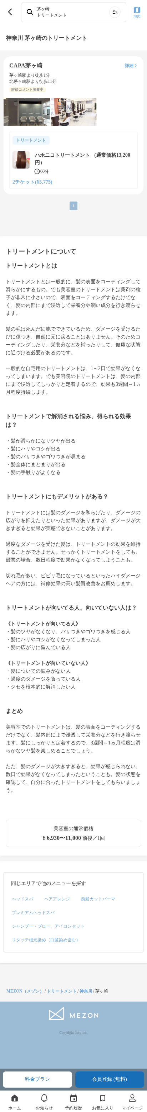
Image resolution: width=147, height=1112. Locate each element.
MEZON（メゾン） (25, 991)
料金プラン (37, 1079)
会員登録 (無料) (109, 1079)
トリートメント (62, 991)
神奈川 (86, 991)
